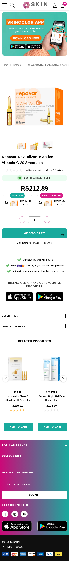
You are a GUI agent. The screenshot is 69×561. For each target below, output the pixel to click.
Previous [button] (6, 379)
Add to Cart (19, 426)
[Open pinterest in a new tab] (24, 514)
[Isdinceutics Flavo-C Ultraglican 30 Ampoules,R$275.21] (17, 369)
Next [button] (63, 379)
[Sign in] (55, 5)
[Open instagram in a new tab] (14, 514)
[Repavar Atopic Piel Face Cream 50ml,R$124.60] (51, 369)
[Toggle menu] (4, 5)
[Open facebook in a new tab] (5, 514)
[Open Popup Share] (62, 233)
